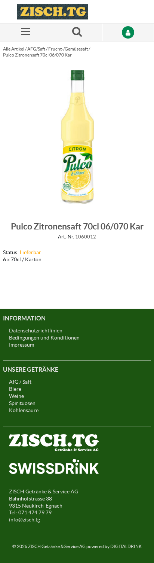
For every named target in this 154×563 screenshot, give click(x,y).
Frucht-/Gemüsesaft (68, 48)
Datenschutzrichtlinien (35, 331)
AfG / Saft (20, 382)
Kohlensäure (23, 410)
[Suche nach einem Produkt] (76, 32)
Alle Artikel (13, 48)
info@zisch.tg (24, 520)
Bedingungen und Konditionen (44, 338)
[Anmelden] (128, 32)
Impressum (21, 345)
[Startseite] (52, 11)
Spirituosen (22, 403)
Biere (15, 389)
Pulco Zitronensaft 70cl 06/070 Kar (37, 54)
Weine (16, 396)
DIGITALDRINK (126, 546)
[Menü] (25, 32)
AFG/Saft (36, 48)
